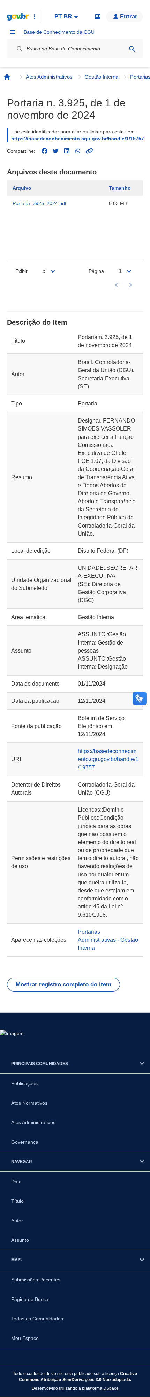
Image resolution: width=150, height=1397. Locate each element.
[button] (124, 16)
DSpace (111, 1388)
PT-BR (63, 16)
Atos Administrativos (49, 77)
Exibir (21, 271)
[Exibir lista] (52, 271)
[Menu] (12, 32)
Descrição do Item (37, 322)
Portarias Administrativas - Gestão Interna (108, 940)
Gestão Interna (101, 77)
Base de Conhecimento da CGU (59, 32)
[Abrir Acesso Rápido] (34, 16)
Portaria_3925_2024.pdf (39, 203)
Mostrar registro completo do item (63, 984)
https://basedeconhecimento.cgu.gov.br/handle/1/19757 (77, 138)
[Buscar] (131, 48)
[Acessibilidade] (97, 16)
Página (96, 271)
